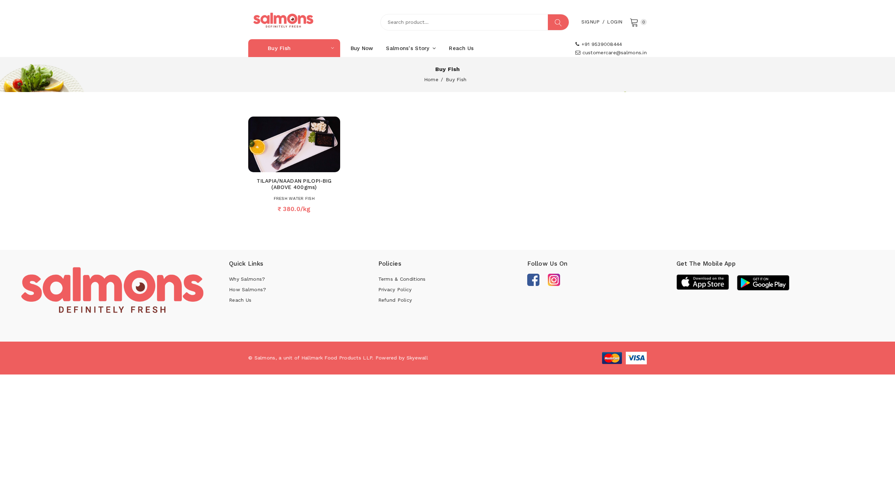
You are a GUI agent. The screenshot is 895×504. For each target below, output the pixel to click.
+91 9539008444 (600, 44)
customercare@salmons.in (613, 52)
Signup (590, 21)
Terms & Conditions (402, 279)
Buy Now (362, 48)
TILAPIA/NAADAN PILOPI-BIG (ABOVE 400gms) (294, 184)
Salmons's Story (408, 48)
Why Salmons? (247, 279)
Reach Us (461, 48)
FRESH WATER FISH (294, 198)
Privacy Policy (395, 289)
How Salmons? (247, 289)
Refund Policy (395, 300)
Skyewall (417, 357)
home (431, 79)
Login (614, 21)
